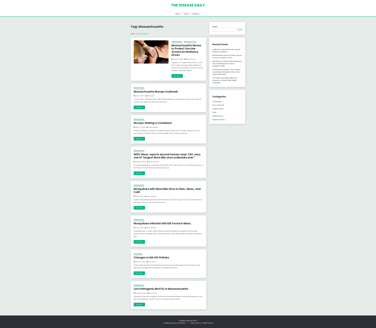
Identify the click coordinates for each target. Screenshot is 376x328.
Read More (177, 76)
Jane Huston (152, 262)
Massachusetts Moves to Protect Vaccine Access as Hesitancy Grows (186, 50)
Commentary (138, 254)
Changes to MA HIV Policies (151, 257)
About (177, 14)
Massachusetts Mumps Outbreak (156, 91)
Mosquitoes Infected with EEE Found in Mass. (162, 223)
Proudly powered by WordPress (174, 323)
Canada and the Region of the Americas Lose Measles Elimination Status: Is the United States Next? (226, 72)
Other (214, 112)
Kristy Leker (150, 96)
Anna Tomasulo (154, 162)
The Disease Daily (188, 5)
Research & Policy (190, 41)
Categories (195, 14)
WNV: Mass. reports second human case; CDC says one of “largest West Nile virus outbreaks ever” (167, 156)
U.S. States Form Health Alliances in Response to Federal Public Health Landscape (224, 80)
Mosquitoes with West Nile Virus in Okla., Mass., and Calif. (167, 190)
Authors (186, 14)
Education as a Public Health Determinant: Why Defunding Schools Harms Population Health (227, 63)
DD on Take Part (218, 105)
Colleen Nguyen (153, 127)
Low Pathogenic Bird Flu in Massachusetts (161, 289)
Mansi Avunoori (191, 59)
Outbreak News (176, 41)
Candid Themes (207, 323)
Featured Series (217, 109)
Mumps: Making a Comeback (153, 123)
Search (214, 26)
